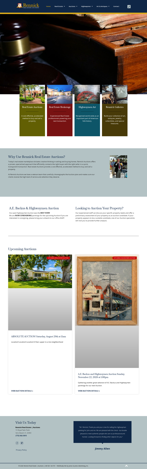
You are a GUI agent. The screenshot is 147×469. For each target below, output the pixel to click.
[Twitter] (21, 443)
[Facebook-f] (17, 443)
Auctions (72, 6)
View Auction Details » (22, 391)
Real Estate (59, 6)
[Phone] (129, 6)
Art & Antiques (102, 6)
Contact (116, 6)
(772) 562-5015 (21, 436)
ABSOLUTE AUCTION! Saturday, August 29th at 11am (38, 336)
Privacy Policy (21, 450)
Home (48, 6)
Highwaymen (86, 6)
